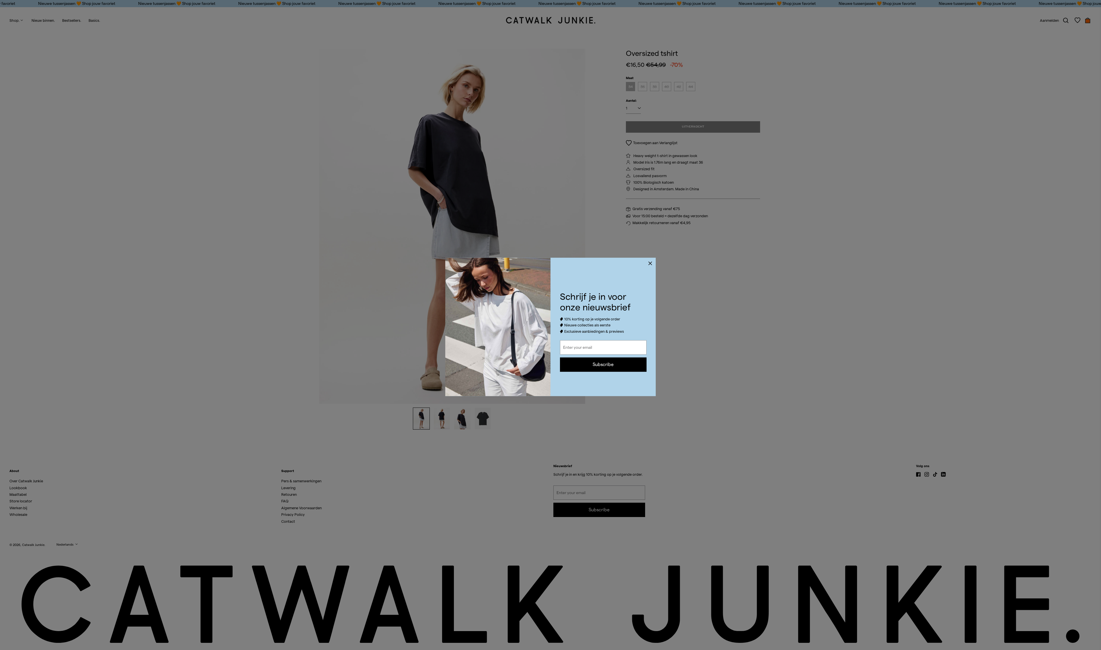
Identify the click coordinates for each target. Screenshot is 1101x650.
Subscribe (603, 364)
